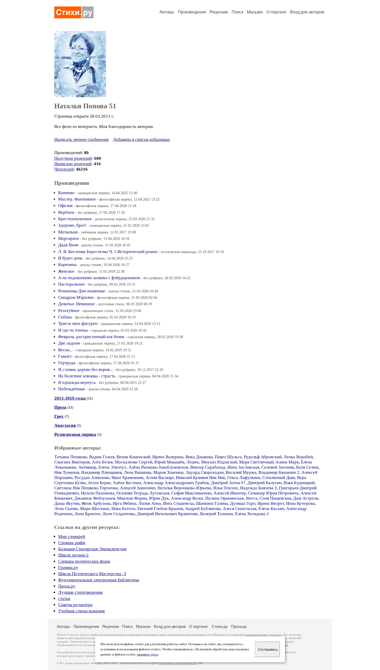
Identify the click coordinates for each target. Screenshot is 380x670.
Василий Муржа (241, 472)
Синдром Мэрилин (76, 297)
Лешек (192, 462)
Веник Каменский (133, 456)
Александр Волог (187, 498)
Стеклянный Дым (278, 477)
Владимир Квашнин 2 (279, 472)
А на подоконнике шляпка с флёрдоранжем (99, 277)
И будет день (70, 258)
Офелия (65, 205)
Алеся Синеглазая (239, 508)
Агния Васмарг (160, 477)
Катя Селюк (307, 467)
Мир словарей (71, 536)
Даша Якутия (66, 503)
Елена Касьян (271, 508)
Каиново (66, 192)
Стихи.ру (220, 626)
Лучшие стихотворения (80, 592)
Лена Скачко (66, 508)
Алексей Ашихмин (137, 487)
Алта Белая (102, 462)
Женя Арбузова (96, 503)
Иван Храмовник (127, 477)
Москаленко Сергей (133, 462)
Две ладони (69, 343)
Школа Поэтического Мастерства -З (92, 573)
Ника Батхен (123, 508)
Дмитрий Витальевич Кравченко (167, 513)
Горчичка (109, 487)
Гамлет (65, 356)
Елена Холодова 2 (252, 513)
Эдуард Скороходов (205, 472)
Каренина (67, 264)
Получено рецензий (73, 158)
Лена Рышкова (137, 472)
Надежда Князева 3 (258, 487)
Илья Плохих (225, 487)
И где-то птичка (73, 330)
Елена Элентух (112, 467)
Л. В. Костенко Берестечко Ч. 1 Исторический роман (107, 251)
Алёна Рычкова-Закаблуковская (158, 467)
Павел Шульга (228, 456)
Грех (59, 416)
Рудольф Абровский (263, 456)
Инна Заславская (243, 467)
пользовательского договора (263, 634)
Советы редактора (75, 604)
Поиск (237, 12)
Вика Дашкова (199, 456)
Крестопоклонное (75, 218)
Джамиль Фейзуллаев (94, 498)
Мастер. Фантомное (77, 199)
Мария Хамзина (168, 472)
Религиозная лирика (75, 434)
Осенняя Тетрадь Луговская (142, 493)
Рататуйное (69, 310)
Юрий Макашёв (169, 462)
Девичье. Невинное (76, 303)
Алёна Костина (127, 482)
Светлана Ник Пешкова (76, 487)
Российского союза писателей (177, 663)
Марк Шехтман (94, 508)
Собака (65, 317)
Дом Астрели (305, 498)
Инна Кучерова (300, 503)
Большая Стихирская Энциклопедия (92, 548)
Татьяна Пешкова (70, 456)
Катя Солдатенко (119, 513)
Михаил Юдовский (219, 462)
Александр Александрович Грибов (176, 482)
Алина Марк (287, 462)
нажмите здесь (147, 654)
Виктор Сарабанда (207, 467)
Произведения (192, 12)
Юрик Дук (159, 498)
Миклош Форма (132, 498)
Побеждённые (71, 388)
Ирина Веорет (270, 503)
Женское (66, 271)
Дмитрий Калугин (265, 482)
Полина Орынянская (224, 498)
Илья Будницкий (299, 482)
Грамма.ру (68, 567)
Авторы (166, 12)
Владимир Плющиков (101, 472)
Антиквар (87, 467)
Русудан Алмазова (91, 477)
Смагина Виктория (72, 462)
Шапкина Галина (212, 503)
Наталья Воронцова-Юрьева (184, 487)
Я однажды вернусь (77, 382)
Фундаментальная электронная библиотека (98, 579)
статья (64, 598)
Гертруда (66, 362)
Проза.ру (66, 586)
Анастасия (65, 425)
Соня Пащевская (275, 498)
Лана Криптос (87, 513)
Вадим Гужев (102, 456)
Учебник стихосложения (81, 610)
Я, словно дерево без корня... (85, 369)
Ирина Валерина (168, 456)
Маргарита (68, 238)
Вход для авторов (307, 12)
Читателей (64, 169)
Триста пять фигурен (77, 323)
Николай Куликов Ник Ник (200, 477)
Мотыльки (68, 232)
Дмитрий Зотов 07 (228, 482)
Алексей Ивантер (230, 493)
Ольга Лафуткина (243, 477)
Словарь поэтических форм (84, 561)
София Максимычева (191, 493)
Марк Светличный (256, 462)
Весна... (65, 349)
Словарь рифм (71, 542)
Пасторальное (71, 284)
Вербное (66, 212)
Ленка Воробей (298, 456)
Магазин (255, 12)
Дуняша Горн (242, 503)
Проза (60, 407)
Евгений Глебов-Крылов (160, 508)
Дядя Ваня (68, 244)
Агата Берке (99, 482)
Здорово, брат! (72, 225)
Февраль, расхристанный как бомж (91, 336)
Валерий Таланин (216, 513)
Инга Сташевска (178, 503)
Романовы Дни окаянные (81, 290)
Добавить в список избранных (141, 139)
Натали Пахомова (97, 493)
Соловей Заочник (277, 467)
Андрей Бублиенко (203, 508)
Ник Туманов (66, 472)
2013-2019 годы (70, 398)
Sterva (251, 498)
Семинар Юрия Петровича (273, 493)
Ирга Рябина (124, 503)
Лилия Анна (149, 503)
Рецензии (219, 12)
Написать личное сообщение (81, 139)
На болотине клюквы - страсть (86, 376)
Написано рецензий (73, 163)
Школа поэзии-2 (73, 555)
